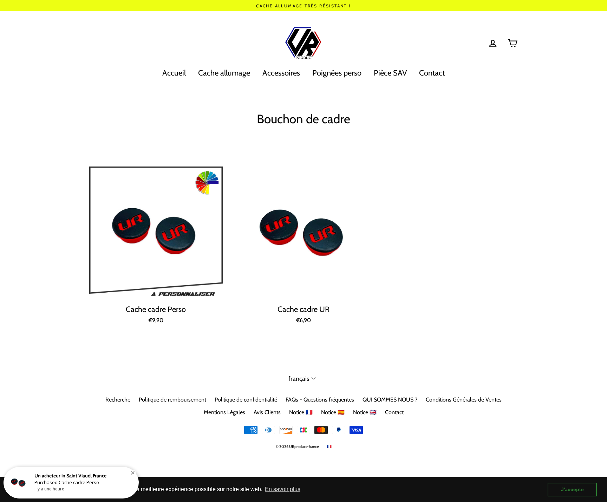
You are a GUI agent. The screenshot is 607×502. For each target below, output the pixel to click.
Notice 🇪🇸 (333, 412)
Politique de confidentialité (246, 399)
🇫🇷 (329, 446)
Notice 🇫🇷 (301, 412)
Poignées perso (336, 72)
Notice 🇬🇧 (365, 412)
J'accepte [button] (572, 489)
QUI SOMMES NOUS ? (390, 399)
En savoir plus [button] (282, 489)
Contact (432, 72)
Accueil (174, 72)
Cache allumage (224, 72)
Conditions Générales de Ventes (464, 399)
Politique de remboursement (172, 399)
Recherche (117, 399)
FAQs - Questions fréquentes (320, 399)
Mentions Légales (224, 412)
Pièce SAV (390, 72)
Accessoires (281, 72)
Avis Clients (267, 412)
